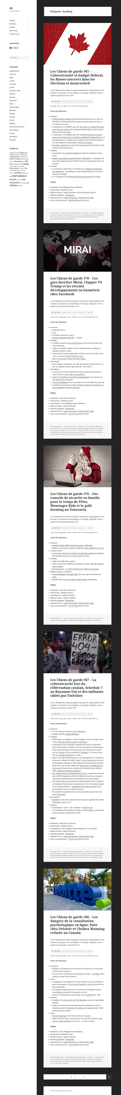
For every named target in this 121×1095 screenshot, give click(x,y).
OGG (51, 106)
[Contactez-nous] (18, 48)
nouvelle (68, 153)
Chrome (54, 428)
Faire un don (13, 30)
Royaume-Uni (67, 857)
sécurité (13, 179)
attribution (53, 215)
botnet (26, 152)
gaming (59, 217)
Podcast (12, 120)
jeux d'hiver (74, 217)
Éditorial (12, 94)
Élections (20, 185)
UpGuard (57, 434)
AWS (102, 1057)
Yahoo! (91, 810)
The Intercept (19, 179)
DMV (75, 853)
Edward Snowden (24, 159)
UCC (51, 1063)
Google (15, 164)
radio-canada (22, 170)
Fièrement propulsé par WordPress (61, 1091)
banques (100, 851)
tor (23, 179)
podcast (11, 170)
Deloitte (92, 1059)
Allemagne (12, 152)
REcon (91, 620)
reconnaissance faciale (87, 432)
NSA (26, 168)
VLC (90, 857)
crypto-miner (85, 1059)
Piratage (12, 114)
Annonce (17, 152)
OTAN (88, 217)
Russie (18, 172)
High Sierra (64, 620)
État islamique (66, 1061)
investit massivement (83, 177)
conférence (24, 155)
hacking (26, 164)
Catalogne (57, 853)
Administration (14, 71)
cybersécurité (89, 215)
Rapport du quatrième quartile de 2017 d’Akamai (70, 158)
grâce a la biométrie (77, 374)
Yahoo (100, 857)
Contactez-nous (14, 34)
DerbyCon (99, 1059)
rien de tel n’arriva (85, 143)
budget (60, 215)
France (96, 853)
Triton (55, 348)
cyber (82, 215)
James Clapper (60, 430)
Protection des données (17, 127)
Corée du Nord (72, 215)
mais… (55, 577)
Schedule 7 (80, 857)
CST (27, 156)
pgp (94, 1061)
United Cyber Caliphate (61, 1063)
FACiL (23, 161)
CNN (59, 428)
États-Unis (53, 217)
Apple (11, 77)
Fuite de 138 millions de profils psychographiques (71, 377)
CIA (19, 155)
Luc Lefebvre (21, 168)
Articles (12, 81)
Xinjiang (81, 434)
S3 (101, 1061)
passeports (94, 217)
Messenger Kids (84, 620)
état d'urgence (82, 853)
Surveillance (13, 136)
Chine (16, 155)
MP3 (55, 106)
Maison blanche (84, 430)
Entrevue (12, 97)
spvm (27, 173)
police (14, 170)
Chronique (13, 84)
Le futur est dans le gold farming (74, 580)
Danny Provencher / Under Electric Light (78, 198)
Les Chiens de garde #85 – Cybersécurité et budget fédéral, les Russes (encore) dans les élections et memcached (77, 77)
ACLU (95, 851)
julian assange (14, 168)
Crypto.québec (15, 157)
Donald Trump (15, 159)
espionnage (84, 428)
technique (76, 153)
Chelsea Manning (75, 1059)
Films (11, 104)
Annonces (13, 74)
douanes (53, 1061)
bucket (52, 1059)
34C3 (72, 335)
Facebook (18, 161)
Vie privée (13, 140)
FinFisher (90, 853)
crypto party (23, 156)
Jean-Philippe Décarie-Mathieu (18, 166)
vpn (20, 183)
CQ (11, 8)
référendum (58, 857)
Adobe (98, 1057)
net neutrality (97, 430)
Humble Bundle (73, 620)
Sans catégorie (14, 130)
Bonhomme (70, 195)
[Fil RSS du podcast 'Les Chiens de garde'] (15, 48)
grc (64, 217)
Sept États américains (60, 145)
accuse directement (74, 343)
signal (23, 173)
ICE (79, 855)
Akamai (94, 213)
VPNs (23, 183)
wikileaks (13, 185)
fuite (11, 164)
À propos (12, 20)
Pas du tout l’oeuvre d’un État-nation (71, 359)
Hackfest (20, 164)
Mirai (91, 430)
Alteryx (92, 426)
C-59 (54, 333)
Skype (86, 857)
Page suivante (108, 1077)
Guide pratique (14, 107)
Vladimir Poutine (66, 434)
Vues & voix (72, 200)
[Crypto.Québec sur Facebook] (11, 48)
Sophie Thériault (71, 426)
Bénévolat (13, 24)
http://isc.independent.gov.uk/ (63, 338)
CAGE (52, 853)
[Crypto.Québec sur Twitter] (13, 48)
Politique (12, 123)
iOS (10, 166)
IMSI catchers (85, 855)
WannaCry (75, 434)
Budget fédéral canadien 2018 (63, 119)
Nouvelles (13, 110)
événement (13, 100)
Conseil (12, 87)
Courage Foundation (67, 853)
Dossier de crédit (15, 91)
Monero (89, 1061)
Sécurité (12, 133)
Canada (12, 155)
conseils (97, 618)
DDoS (95, 215)
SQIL (11, 176)
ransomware (12, 173)
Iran (91, 855)
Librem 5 (84, 1061)
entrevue (12, 161)
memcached (82, 217)
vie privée (14, 182)
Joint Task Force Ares (75, 356)
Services (12, 27)
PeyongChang (54, 219)
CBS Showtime (64, 1059)
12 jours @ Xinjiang (59, 382)
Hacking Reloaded (61, 855)
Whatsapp (26, 183)
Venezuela (97, 620)
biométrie (98, 426)
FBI (26, 161)
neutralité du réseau (67, 432)
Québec (18, 170)
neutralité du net (55, 432)
